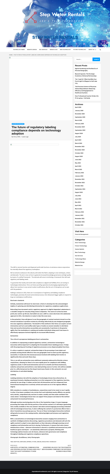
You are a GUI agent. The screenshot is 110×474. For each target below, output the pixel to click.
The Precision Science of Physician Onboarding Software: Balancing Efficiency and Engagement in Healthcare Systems (85, 90)
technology (52, 441)
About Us (91, 49)
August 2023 (79, 156)
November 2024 (80, 127)
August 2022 (79, 192)
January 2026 (79, 110)
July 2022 (78, 196)
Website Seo (53, 49)
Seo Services (43, 49)
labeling (39, 441)
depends (29, 441)
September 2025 (80, 117)
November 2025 (80, 114)
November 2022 (80, 182)
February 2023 (79, 173)
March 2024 (78, 143)
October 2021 (79, 225)
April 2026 (78, 107)
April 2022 (78, 205)
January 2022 (79, 215)
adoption (16, 441)
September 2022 (80, 189)
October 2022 (79, 186)
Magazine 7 (66, 471)
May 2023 (78, 163)
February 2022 (79, 212)
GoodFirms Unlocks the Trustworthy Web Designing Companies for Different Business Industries (56, 448)
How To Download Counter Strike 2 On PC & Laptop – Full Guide (87, 97)
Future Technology (79, 49)
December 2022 (79, 179)
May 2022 (78, 202)
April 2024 (78, 140)
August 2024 (79, 133)
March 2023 (78, 169)
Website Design (32, 49)
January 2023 (79, 176)
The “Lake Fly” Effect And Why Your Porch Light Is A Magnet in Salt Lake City (86, 81)
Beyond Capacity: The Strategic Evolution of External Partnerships (86, 75)
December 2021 (79, 218)
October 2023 (79, 153)
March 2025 (78, 120)
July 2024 (78, 137)
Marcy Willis (17, 137)
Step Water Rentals (55, 37)
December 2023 (79, 146)
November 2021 (80, 222)
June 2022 (78, 199)
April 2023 (78, 166)
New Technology (65, 49)
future (34, 441)
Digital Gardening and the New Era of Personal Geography (86, 70)
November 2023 (80, 150)
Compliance (23, 441)
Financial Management (81, 234)
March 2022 (78, 209)
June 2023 (78, 159)
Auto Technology (80, 242)
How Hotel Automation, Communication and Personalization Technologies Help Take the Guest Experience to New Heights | (25, 449)
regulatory (45, 441)
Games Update (79, 249)
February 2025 (79, 124)
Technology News (19, 49)
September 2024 (80, 130)
